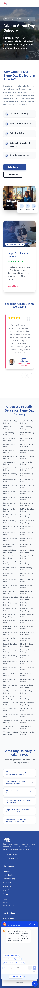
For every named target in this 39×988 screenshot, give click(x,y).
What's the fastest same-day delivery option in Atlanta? (16, 773)
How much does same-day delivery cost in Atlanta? (18, 801)
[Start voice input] (30, 968)
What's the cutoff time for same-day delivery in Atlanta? (18, 792)
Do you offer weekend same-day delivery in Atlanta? (17, 811)
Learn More (13, 286)
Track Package (9, 879)
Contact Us (13, 174)
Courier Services (9, 918)
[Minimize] (30, 924)
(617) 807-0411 (16, 977)
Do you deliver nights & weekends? (14, 962)
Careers (6, 894)
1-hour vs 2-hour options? (11, 955)
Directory (7, 883)
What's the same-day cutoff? (12, 959)
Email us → (27, 977)
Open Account (9, 890)
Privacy (5, 902)
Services (6, 871)
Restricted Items (8, 905)
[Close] (34, 924)
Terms (5, 899)
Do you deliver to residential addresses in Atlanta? (16, 782)
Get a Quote (13, 167)
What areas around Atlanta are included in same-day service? (17, 820)
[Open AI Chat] (35, 984)
